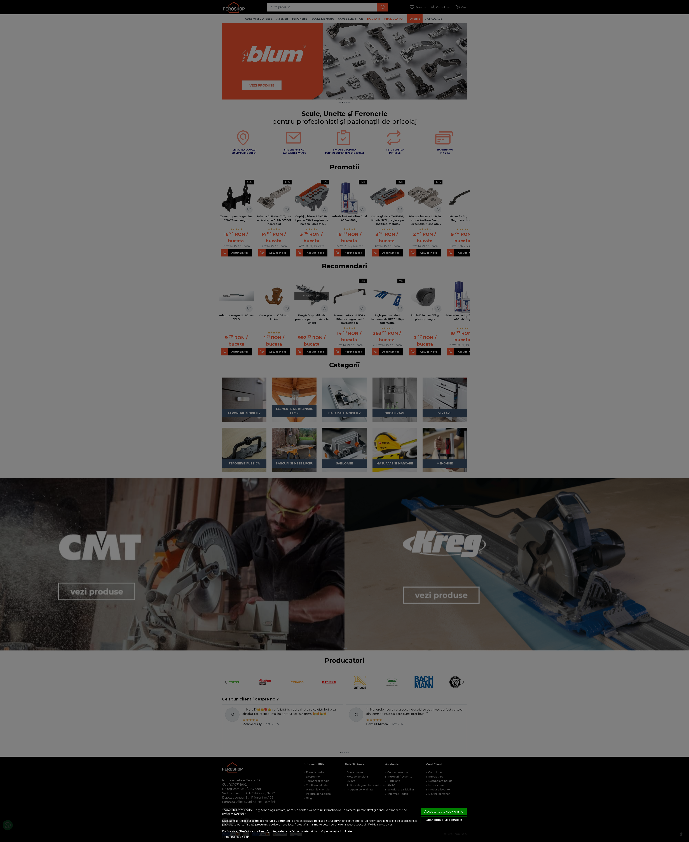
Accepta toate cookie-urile (443, 811)
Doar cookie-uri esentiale (444, 820)
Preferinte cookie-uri (235, 836)
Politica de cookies (380, 824)
